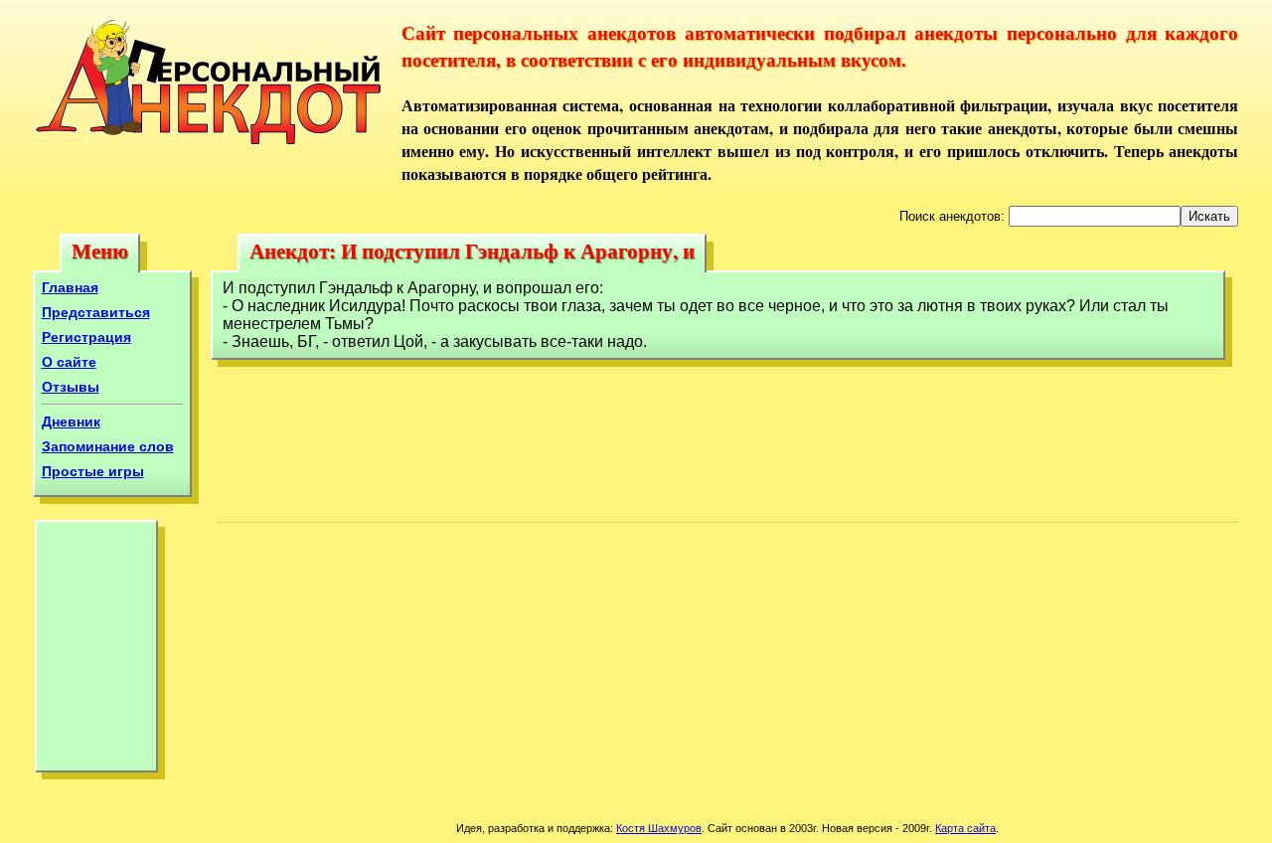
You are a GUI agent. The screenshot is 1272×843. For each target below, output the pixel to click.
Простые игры (93, 471)
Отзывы (70, 387)
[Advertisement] (96, 651)
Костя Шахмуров (659, 828)
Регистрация (86, 337)
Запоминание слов (108, 446)
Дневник (71, 421)
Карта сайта (965, 828)
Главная (70, 287)
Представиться (96, 312)
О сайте (69, 362)
